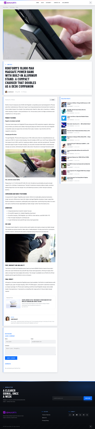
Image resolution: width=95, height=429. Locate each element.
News (17, 7)
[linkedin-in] (80, 414)
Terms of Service (46, 414)
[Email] (83, 414)
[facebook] (70, 414)
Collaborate (65, 2)
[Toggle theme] (90, 426)
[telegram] (73, 414)
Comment (7, 345)
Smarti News (5, 7)
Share (53, 99)
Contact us (57, 2)
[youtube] (76, 414)
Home (37, 2)
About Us (44, 417)
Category (48, 2)
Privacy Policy (45, 420)
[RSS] (87, 414)
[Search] (90, 2)
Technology (12, 7)
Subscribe (87, 398)
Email (32, 338)
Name (6, 338)
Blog (42, 2)
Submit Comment (11, 358)
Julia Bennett (14, 319)
